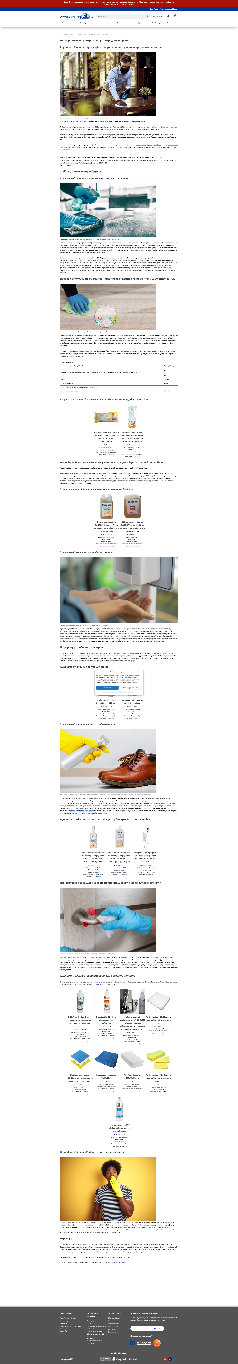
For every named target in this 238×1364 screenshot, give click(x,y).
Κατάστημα (111, 1321)
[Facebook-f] (175, 1359)
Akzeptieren (107, 688)
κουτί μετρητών (113, 1329)
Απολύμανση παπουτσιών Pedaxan (82, 811)
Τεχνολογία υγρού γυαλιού (68, 1318)
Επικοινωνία (171, 23)
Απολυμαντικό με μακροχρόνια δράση (148, 145)
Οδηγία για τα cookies (109, 692)
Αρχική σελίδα (64, 34)
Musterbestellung (113, 1323)
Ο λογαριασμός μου (114, 1318)
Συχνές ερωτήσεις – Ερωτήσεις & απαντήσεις (71, 1327)
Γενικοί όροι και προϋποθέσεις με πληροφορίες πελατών (94, 1338)
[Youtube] (165, 1359)
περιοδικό (80, 34)
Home (64, 23)
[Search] (147, 16)
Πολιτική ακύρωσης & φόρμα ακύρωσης (96, 1327)
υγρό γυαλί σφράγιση (81, 23)
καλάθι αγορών (113, 1326)
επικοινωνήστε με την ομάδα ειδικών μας (115, 1262)
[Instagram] (170, 1359)
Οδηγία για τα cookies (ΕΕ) (95, 1334)
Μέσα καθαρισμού (122, 23)
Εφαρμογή (63, 1323)
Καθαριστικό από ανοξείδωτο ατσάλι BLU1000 (99, 984)
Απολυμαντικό (102, 23)
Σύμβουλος (156, 23)
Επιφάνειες (64, 1321)
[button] (158, 16)
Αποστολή (111, 454)
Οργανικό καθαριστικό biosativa (70, 984)
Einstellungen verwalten (130, 688)
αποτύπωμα (131, 692)
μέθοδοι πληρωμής (93, 1324)
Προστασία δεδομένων (121, 692)
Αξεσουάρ (141, 23)
